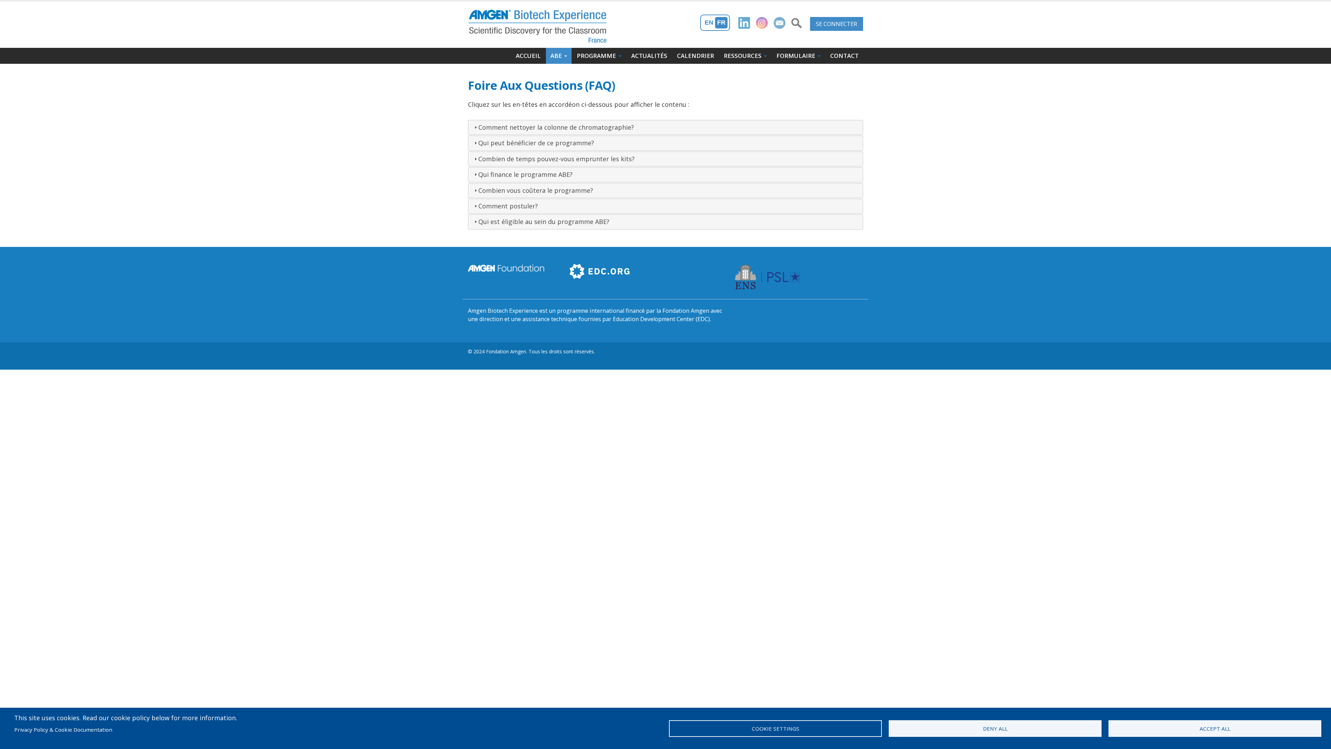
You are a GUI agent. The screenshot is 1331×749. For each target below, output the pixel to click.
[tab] (665, 127)
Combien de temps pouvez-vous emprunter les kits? (556, 159)
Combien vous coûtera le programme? (535, 190)
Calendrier (695, 56)
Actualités (649, 56)
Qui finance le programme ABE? (525, 174)
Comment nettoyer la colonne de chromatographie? (556, 127)
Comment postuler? (508, 206)
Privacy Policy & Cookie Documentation (63, 729)
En (709, 22)
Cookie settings (775, 728)
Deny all (995, 728)
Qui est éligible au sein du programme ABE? (543, 221)
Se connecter (836, 24)
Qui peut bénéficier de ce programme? (536, 143)
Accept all (1215, 728)
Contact (844, 56)
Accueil (528, 56)
